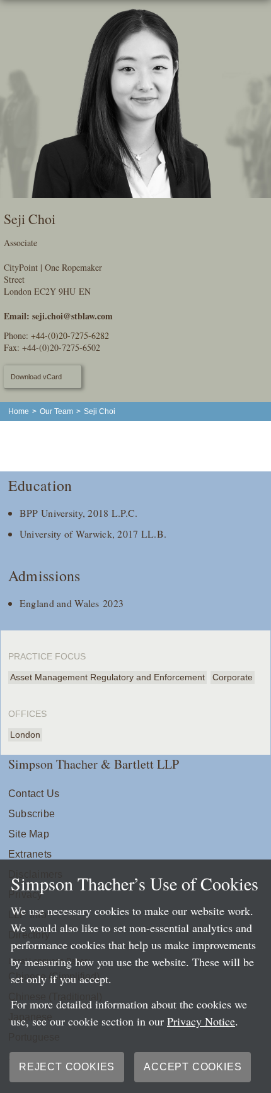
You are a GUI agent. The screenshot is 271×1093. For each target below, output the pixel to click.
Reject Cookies (67, 1066)
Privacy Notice (201, 1021)
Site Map (28, 834)
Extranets (30, 854)
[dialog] (135, 976)
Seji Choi (99, 411)
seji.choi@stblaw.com (72, 315)
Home (18, 411)
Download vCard (36, 377)
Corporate (232, 677)
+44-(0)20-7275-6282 (70, 335)
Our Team (56, 411)
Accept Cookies (192, 1066)
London (25, 735)
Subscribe (31, 813)
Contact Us (33, 793)
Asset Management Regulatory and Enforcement (107, 677)
